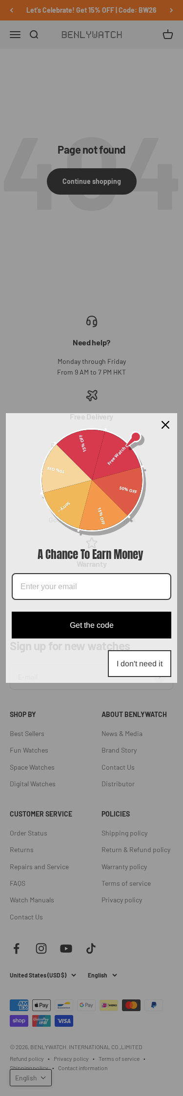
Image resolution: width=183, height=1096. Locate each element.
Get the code (92, 625)
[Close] (165, 425)
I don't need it (140, 663)
